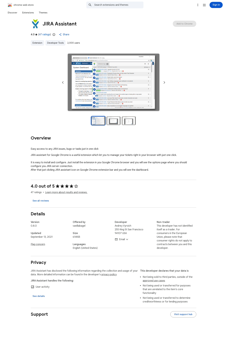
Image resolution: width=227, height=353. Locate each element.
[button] (204, 5)
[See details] (39, 296)
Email (122, 239)
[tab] (12, 12)
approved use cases (154, 280)
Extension (37, 42)
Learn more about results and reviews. (66, 192)
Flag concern (38, 244)
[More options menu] (198, 5)
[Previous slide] (63, 82)
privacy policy (108, 274)
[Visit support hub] (183, 314)
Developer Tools (55, 42)
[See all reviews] (41, 200)
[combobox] (118, 5)
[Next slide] (164, 82)
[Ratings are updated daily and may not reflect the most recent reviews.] (54, 34)
